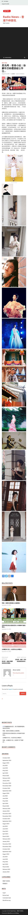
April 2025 (5, 773)
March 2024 (6, 806)
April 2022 (5, 864)
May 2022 (5, 861)
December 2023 (7, 813)
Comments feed (7, 897)
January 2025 (6, 780)
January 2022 (6, 871)
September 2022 (7, 851)
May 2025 (5, 770)
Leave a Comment (20, 73)
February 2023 (6, 839)
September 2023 (7, 821)
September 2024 (7, 790)
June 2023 (5, 828)
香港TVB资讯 (4, 62)
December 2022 (7, 844)
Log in (4, 892)
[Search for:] (14, 693)
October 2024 (6, 788)
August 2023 (6, 823)
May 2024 (5, 801)
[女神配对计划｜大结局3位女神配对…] (14, 647)
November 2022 (7, 846)
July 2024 (5, 795)
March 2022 (6, 866)
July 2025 (5, 765)
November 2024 (7, 785)
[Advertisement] (14, 41)
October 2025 (6, 758)
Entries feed (6, 895)
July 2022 (5, 856)
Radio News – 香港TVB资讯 (13, 18)
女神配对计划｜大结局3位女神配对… (12, 649)
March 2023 (6, 836)
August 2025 (6, 763)
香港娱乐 (5, 883)
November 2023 (7, 816)
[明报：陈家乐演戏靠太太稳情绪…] (14, 601)
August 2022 (6, 854)
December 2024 (7, 783)
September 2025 (7, 760)
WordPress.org (6, 900)
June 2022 (5, 859)
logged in (10, 689)
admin (13, 73)
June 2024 (5, 798)
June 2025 (5, 768)
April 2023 (5, 833)
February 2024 (6, 808)
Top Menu (5, 1)
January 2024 (6, 811)
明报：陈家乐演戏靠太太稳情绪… (11, 603)
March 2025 (6, 775)
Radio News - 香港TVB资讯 (17, 910)
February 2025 (6, 778)
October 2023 (6, 818)
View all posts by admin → (18, 673)
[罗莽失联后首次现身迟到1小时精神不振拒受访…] (14, 623)
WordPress (10, 913)
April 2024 (5, 803)
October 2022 (6, 849)
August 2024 (6, 793)
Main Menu (8, 57)
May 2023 (5, 831)
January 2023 (6, 841)
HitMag (17, 913)
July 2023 (5, 826)
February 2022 (6, 869)
